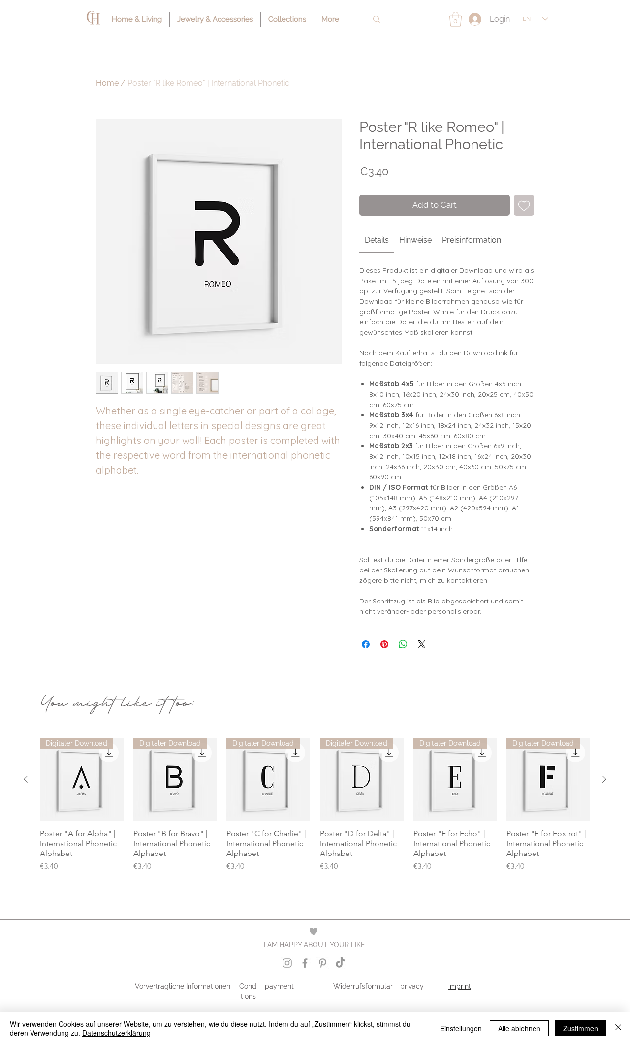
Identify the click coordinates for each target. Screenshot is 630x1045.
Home (107, 83)
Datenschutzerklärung (116, 1033)
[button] (455, 19)
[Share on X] (422, 644)
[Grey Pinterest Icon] (322, 963)
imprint (459, 986)
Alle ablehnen (519, 1028)
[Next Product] (604, 779)
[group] (315, 810)
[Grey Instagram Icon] (287, 963)
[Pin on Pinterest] (384, 644)
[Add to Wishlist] (524, 205)
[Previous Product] (26, 779)
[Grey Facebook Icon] (305, 963)
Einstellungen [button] (461, 1028)
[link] (377, 240)
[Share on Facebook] (366, 644)
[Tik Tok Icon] (340, 963)
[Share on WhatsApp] (403, 644)
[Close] (618, 1028)
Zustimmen (580, 1028)
